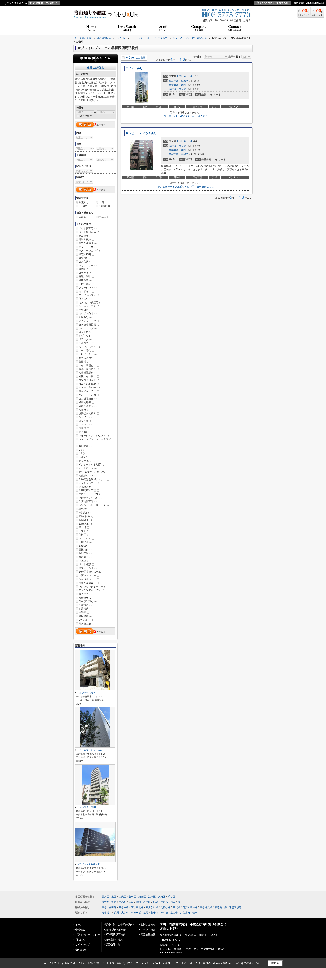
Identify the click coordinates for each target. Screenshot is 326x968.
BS (82, 453)
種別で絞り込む (95, 67)
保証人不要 (86, 254)
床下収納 (85, 431)
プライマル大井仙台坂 (88, 864)
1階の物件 (86, 516)
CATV (83, 457)
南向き (84, 531)
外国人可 (85, 298)
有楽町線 (174, 85)
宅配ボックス (88, 475)
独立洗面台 (86, 420)
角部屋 (84, 534)
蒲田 (172, 901)
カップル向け (88, 313)
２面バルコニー (89, 575)
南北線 (176, 907)
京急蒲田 (185, 912)
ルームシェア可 (89, 306)
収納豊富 (85, 446)
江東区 (152, 896)
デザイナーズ (88, 247)
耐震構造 (85, 608)
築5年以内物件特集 (115, 929)
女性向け (85, 317)
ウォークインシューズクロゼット (95, 441)
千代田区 (181, 76)
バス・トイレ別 (89, 394)
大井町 (125, 912)
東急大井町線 (109, 907)
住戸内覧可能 (88, 501)
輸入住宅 (85, 594)
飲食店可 (85, 545)
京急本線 (124, 907)
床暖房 (84, 428)
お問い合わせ (148, 924)
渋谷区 (171, 896)
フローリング (88, 328)
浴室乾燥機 (86, 402)
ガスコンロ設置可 (90, 302)
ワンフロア (86, 538)
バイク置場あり (89, 365)
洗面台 (84, 409)
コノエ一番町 (134, 68)
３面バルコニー (89, 579)
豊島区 (132, 896)
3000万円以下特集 (115, 934)
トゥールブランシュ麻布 (89, 750)
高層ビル (85, 542)
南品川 (122, 901)
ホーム (79, 924)
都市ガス (85, 557)
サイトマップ (82, 944)
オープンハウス (89, 295)
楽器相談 (85, 235)
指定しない (85, 202)
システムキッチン (90, 387)
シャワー (85, 417)
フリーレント (88, 287)
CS (82, 449)
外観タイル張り (89, 376)
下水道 (84, 560)
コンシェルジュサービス (94, 505)
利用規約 (80, 939)
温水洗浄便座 (88, 406)
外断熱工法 (86, 623)
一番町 (189, 76)
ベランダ (85, 339)
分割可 (84, 269)
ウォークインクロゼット (94, 435)
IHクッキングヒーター (92, 586)
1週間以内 (104, 206)
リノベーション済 (90, 250)
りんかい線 (152, 907)
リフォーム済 (88, 568)
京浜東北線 (137, 907)
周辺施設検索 (148, 934)
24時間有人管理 (89, 490)
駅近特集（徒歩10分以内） (120, 924)
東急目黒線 (206, 907)
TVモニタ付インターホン (94, 471)
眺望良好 (85, 280)
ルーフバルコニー (90, 346)
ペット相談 (86, 564)
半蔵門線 (174, 81)
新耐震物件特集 (114, 939)
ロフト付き (86, 332)
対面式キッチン (89, 391)
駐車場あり (86, 508)
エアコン (85, 424)
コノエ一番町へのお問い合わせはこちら (186, 116)
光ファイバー (88, 460)
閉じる (275, 963)
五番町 (189, 141)
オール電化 (86, 350)
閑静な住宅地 (88, 243)
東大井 (105, 901)
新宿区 (142, 896)
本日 (101, 202)
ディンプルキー (89, 483)
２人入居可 (86, 261)
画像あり (83, 217)
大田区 (161, 896)
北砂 (155, 901)
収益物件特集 (112, 944)
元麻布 (164, 901)
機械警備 (85, 616)
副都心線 (165, 907)
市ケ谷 (182, 89)
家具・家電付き (89, 369)
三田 (131, 901)
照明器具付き (88, 357)
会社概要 (80, 929)
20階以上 (85, 523)
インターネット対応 (91, 464)
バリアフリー (88, 265)
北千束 (154, 912)
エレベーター (88, 354)
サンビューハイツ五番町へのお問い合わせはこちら (186, 186)
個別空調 (85, 553)
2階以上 (85, 512)
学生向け (85, 309)
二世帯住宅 (86, 284)
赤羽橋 (164, 912)
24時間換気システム (91, 571)
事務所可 (85, 258)
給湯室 (84, 612)
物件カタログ (82, 949)
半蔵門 (184, 81)
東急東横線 (235, 907)
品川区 (105, 896)
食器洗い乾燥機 (89, 383)
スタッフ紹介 (148, 929)
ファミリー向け (89, 320)
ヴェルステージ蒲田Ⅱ (88, 807)
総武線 (172, 89)
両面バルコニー (89, 582)
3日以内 (83, 206)
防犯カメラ (86, 486)
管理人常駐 (86, 276)
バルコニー (86, 343)
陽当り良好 (86, 239)
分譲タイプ (86, 272)
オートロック (88, 468)
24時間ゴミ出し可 (90, 497)
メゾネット (86, 335)
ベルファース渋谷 (86, 692)
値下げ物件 (86, 115)
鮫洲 (116, 912)
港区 (113, 896)
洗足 (113, 901)
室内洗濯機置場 (89, 324)
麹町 (183, 85)
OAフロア (86, 619)
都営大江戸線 (190, 907)
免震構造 (85, 605)
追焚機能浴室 (88, 398)
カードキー (86, 291)
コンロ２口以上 (89, 380)
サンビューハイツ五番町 (141, 133)
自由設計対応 (88, 601)
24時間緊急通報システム (94, 479)
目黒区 (122, 896)
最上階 (84, 527)
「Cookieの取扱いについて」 (226, 963)
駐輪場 (84, 361)
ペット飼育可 (88, 228)
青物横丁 (106, 912)
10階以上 (85, 520)
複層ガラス (86, 597)
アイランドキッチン (91, 590)
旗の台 (174, 912)
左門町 (147, 901)
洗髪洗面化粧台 (89, 413)
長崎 (138, 901)
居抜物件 (85, 549)
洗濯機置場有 (88, 372)
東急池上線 (221, 907)
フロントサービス (90, 494)
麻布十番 (136, 912)
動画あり (104, 217)
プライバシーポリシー (87, 934)
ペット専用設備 (89, 232)
